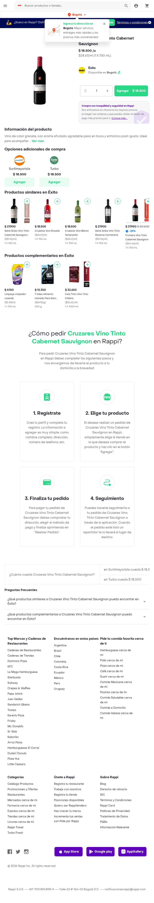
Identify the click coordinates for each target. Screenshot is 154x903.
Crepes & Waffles (19, 688)
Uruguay (59, 689)
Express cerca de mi (21, 811)
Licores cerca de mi (21, 822)
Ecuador (59, 672)
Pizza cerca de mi (111, 666)
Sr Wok (12, 731)
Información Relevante (114, 827)
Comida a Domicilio (113, 708)
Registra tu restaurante (69, 784)
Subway (13, 683)
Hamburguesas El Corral (23, 748)
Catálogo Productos (20, 784)
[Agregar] (27, 201)
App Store (71, 852)
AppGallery (135, 852)
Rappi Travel (15, 827)
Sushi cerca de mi (112, 677)
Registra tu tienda (65, 795)
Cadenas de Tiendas (21, 656)
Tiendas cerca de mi (21, 816)
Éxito (92, 68)
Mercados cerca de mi (22, 800)
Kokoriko (13, 737)
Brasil (57, 651)
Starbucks (14, 677)
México (58, 678)
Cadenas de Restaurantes (24, 650)
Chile (57, 656)
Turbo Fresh (15, 833)
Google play (103, 852)
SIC (102, 795)
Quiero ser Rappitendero (70, 805)
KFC (10, 666)
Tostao (12, 710)
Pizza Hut (13, 759)
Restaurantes (16, 795)
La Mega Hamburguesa (23, 672)
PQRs (103, 822)
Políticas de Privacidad (115, 811)
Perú (57, 683)
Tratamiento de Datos (114, 816)
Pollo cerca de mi (111, 660)
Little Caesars (17, 764)
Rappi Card (107, 805)
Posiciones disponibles (69, 800)
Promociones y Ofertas (23, 789)
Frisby (11, 721)
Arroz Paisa (15, 742)
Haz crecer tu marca (67, 811)
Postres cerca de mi (113, 692)
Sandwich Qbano (19, 704)
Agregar (20, 182)
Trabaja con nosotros (67, 789)
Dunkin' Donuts (17, 753)
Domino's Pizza (17, 661)
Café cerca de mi (111, 671)
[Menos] (85, 91)
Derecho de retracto (113, 789)
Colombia (60, 662)
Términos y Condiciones (115, 800)
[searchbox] (72, 5)
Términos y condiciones (132, 22)
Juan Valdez (15, 699)
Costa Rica (61, 667)
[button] (77, 15)
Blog (103, 784)
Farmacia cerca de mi (22, 805)
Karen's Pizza (16, 715)
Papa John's (15, 694)
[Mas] (107, 91)
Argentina (60, 645)
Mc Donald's (15, 726)
